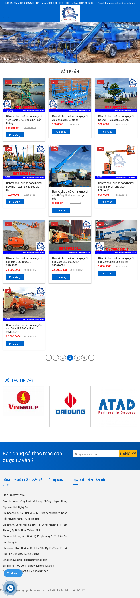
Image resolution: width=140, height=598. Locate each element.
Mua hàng (14, 135)
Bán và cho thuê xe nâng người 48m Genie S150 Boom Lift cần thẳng (24, 119)
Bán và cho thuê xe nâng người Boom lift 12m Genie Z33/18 (116, 117)
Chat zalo (13, 573)
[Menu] (6, 15)
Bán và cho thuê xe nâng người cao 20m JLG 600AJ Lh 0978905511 (70, 261)
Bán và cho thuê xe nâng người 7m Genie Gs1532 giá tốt (70, 117)
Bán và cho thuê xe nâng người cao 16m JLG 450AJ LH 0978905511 (24, 261)
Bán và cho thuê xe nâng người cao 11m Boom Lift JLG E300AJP (116, 186)
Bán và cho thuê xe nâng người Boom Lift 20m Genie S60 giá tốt (24, 186)
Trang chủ (10, 59)
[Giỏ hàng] (135, 14)
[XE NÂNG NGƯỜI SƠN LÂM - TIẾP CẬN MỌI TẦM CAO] (70, 13)
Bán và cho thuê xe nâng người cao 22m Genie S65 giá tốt (116, 259)
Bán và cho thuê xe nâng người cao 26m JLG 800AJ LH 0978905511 (24, 328)
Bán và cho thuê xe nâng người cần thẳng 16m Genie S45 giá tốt (70, 195)
